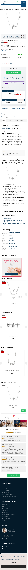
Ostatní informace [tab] (19, 120)
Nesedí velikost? (19, 113)
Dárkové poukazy (6, 512)
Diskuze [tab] (10, 120)
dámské (11, 245)
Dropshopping (5, 504)
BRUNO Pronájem (6, 506)
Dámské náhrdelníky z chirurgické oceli (14, 233)
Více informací (16, 559)
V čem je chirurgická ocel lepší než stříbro (14, 223)
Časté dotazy (5, 516)
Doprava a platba (5, 490)
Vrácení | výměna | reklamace (8, 488)
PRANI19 (20, 100)
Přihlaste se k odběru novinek (8, 514)
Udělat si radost (13, 72)
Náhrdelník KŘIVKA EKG (14, 405)
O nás (3, 486)
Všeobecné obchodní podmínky (9, 496)
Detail (23, 410)
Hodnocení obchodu (13, 430)
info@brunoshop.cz (9, 538)
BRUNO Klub (5, 508)
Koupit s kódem (13, 97)
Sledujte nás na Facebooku (10, 546)
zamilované (12, 248)
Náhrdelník (6, 129)
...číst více (3, 50)
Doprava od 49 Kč (6, 113)
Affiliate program (5, 510)
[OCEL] (14, 394)
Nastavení (13, 562)
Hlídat (18, 108)
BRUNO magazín (6, 518)
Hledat (23, 5)
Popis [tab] (3, 120)
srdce (16, 246)
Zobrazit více (13, 475)
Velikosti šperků (7, 218)
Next (26, 327)
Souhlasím (13, 566)
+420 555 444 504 (9, 535)
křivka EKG (11, 246)
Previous (1, 327)
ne (9, 241)
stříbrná (11, 238)
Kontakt (3, 520)
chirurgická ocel (13, 237)
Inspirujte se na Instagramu (10, 548)
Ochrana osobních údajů (7, 494)
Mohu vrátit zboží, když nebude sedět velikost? (12, 221)
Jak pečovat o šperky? (9, 224)
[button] (11, 373)
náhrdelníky (12, 243)
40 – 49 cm (11, 240)
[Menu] (23, 2)
